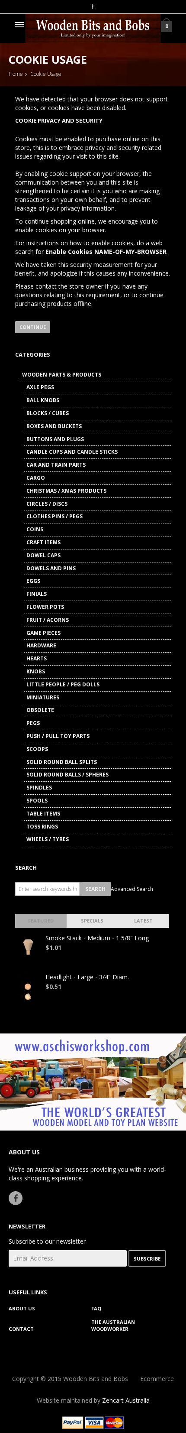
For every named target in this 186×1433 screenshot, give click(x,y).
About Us (22, 1308)
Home (16, 74)
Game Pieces (43, 633)
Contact (21, 1329)
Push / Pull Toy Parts (58, 736)
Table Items (43, 813)
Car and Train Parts (56, 464)
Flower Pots (45, 607)
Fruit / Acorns (47, 620)
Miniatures (42, 697)
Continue (32, 327)
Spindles (39, 787)
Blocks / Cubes (47, 413)
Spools (37, 800)
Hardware (41, 645)
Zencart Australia (126, 1400)
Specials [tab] (92, 920)
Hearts (36, 658)
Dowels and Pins (51, 568)
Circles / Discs (46, 503)
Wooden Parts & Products (61, 374)
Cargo (35, 477)
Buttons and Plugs (55, 439)
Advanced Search (132, 889)
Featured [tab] (41, 920)
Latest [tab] (143, 920)
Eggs (33, 581)
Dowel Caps (43, 555)
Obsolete (40, 710)
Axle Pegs (40, 387)
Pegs (33, 723)
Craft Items (43, 542)
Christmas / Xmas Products (66, 490)
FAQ (96, 1308)
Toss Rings (42, 826)
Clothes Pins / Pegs (54, 516)
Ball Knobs (42, 400)
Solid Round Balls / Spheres (67, 774)
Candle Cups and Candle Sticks (72, 451)
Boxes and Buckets (54, 426)
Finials (36, 594)
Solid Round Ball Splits (61, 762)
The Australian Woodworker (113, 1325)
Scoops (37, 749)
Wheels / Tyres (47, 839)
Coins (34, 529)
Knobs (35, 671)
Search (26, 867)
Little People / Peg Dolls (62, 684)
